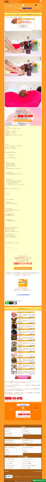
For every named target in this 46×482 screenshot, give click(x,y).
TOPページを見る (23, 405)
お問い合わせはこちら (39, 480)
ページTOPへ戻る (37, 471)
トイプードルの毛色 (27, 461)
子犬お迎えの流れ (8, 428)
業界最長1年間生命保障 (9, 440)
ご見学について (26, 428)
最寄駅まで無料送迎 (8, 433)
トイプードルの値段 (8, 463)
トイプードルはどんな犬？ (9, 458)
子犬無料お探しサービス (27, 442)
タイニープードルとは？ (9, 461)
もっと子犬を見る (23, 377)
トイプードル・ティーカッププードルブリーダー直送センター (23, 418)
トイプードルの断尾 (27, 468)
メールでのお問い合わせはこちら (24, 120)
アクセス (25, 449)
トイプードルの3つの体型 (9, 465)
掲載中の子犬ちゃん (20, 111)
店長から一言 (7, 451)
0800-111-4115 (27, 8)
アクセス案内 (25, 431)
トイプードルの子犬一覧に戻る (23, 294)
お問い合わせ (23, 6)
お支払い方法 (7, 431)
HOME (10, 6)
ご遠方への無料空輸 (27, 433)
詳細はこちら (32, 316)
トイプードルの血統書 (27, 463)
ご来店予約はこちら (8, 435)
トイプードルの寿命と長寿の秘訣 (29, 465)
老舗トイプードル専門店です (10, 447)
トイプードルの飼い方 (9, 468)
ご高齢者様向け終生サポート (10, 442)
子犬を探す (36, 6)
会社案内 (6, 449)
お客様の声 (11, 409)
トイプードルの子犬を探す (28, 447)
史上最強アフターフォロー (28, 440)
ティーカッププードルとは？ (28, 458)
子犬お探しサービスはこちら (23, 123)
